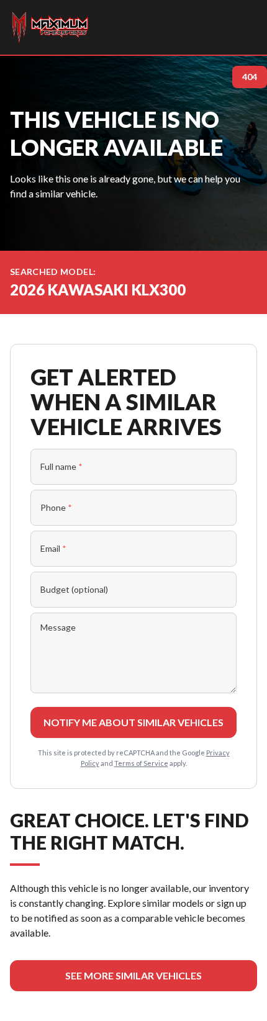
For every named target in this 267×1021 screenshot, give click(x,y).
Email (53, 548)
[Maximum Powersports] (50, 27)
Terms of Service (141, 763)
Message (58, 627)
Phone (56, 507)
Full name (61, 466)
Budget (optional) (74, 589)
